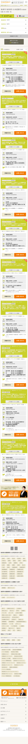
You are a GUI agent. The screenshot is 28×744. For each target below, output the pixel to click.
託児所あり (14, 619)
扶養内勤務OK (11, 621)
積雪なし (19, 630)
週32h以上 (12, 610)
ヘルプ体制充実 (14, 626)
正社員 (3, 597)
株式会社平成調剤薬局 (17, 649)
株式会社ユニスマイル (21, 662)
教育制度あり (4, 623)
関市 (24, 558)
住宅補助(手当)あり (5, 619)
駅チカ (3, 608)
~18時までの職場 (19, 612)
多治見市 (19, 558)
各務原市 (15, 563)
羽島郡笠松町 (22, 567)
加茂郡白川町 (4, 578)
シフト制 (11, 623)
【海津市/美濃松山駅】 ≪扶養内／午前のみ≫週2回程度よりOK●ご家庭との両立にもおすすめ (13, 143)
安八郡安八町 (12, 571)
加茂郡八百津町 (20, 576)
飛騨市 (13, 565)
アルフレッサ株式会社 (6, 669)
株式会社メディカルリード (7, 665)
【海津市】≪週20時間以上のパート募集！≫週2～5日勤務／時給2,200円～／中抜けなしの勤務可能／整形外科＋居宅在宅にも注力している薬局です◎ (14, 308)
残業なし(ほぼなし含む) (6, 615)
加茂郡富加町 (4, 576)
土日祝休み (19, 608)
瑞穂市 (8, 565)
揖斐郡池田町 (12, 573)
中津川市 (3, 560)
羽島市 (19, 560)
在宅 (14, 630)
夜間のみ (18, 628)
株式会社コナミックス (18, 665)
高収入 (9, 630)
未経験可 (23, 610)
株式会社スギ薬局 (14, 651)
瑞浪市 (14, 560)
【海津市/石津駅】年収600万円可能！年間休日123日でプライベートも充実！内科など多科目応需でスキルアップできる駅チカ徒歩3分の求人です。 (14, 507)
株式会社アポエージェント (7, 673)
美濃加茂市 (4, 563)
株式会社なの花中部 (18, 656)
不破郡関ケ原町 (20, 569)
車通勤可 (21, 615)
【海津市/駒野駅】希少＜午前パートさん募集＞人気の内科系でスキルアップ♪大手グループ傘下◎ (14, 265)
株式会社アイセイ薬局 (6, 649)
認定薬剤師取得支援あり (21, 621)
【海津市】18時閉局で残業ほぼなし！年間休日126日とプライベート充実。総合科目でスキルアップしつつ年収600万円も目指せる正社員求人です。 (14, 396)
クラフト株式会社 (5, 651)
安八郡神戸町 (4, 571)
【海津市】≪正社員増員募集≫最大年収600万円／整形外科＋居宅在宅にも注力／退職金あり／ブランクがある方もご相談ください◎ (14, 351)
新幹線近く (4, 628)
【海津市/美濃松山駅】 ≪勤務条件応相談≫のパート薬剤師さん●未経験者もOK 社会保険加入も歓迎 (14, 58)
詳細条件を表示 (14, 36)
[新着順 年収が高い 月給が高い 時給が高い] (23, 49)
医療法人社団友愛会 (13, 667)
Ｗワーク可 (11, 612)
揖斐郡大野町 (4, 573)
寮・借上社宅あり (15, 617)
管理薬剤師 (4, 621)
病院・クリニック (11, 587)
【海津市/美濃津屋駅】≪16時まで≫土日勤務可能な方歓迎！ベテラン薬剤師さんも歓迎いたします (14, 183)
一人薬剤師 (22, 626)
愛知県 (13, 640)
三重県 (18, 640)
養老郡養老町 (4, 569)
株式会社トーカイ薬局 (6, 658)
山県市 (3, 565)
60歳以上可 (21, 619)
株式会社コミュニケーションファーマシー (10, 671)
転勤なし (15, 615)
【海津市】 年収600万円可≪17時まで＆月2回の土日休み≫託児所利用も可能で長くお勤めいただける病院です (14, 102)
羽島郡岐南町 (14, 567)
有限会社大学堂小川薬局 (15, 654)
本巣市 (18, 565)
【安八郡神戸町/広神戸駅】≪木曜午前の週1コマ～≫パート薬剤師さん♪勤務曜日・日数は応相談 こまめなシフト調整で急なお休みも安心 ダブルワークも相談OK (14, 446)
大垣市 (8, 558)
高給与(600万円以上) (6, 617)
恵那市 (24, 560)
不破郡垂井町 (12, 569)
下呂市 (3, 567)
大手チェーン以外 (5, 626)
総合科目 (3, 630)
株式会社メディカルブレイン (19, 660)
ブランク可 (4, 612)
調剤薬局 (3, 587)
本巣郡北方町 (19, 573)
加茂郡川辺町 (12, 576)
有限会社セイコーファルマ (7, 656)
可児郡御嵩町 (12, 578)
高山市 (13, 558)
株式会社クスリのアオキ (17, 658)
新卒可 (17, 610)
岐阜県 (21, 5)
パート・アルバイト (10, 597)
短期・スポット (11, 628)
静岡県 (8, 640)
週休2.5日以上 (4, 610)
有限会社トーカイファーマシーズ (8, 662)
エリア (8, 16)
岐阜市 (3, 558)
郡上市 (23, 565)
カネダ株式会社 (16, 676)
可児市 (21, 563)
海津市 (25, 5)
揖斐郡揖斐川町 (20, 571)
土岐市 (10, 563)
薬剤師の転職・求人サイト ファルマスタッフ (9, 5)
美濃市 (9, 560)
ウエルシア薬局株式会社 (6, 660)
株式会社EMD (4, 667)
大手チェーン (18, 623)
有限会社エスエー (5, 654)
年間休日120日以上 (10, 608)
